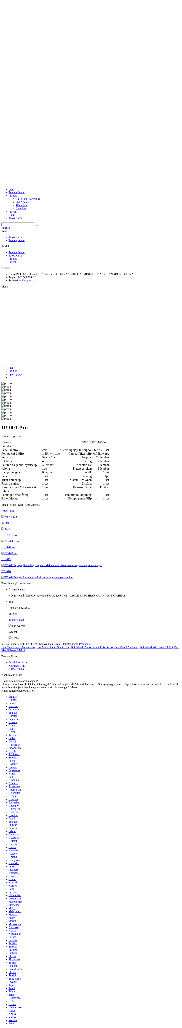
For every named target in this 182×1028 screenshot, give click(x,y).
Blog (11, 214)
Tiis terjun (21, 205)
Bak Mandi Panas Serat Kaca (53, 647)
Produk (13, 195)
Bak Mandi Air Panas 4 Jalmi (156, 647)
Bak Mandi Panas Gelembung (18, 647)
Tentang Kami (17, 192)
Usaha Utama (16, 668)
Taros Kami (15, 217)
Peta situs (84, 643)
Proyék (13, 211)
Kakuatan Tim (17, 665)
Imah (11, 189)
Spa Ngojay (22, 201)
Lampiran (21, 208)
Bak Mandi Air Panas (28, 198)
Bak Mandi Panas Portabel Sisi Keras (92, 647)
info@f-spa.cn (25, 280)
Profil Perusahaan (18, 662)
